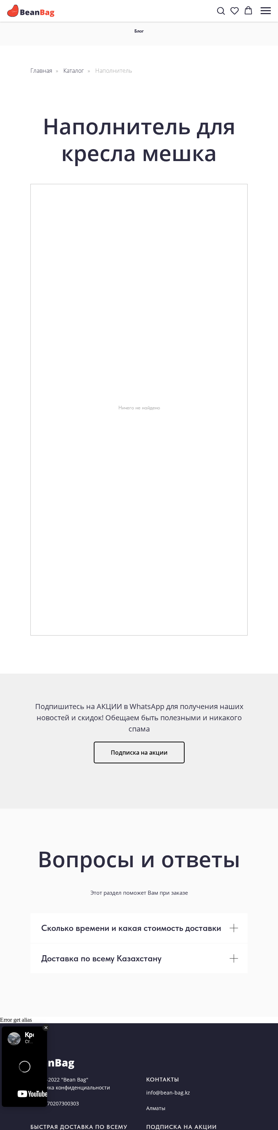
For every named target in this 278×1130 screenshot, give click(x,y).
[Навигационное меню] (266, 10)
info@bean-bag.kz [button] (168, 1092)
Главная (41, 70)
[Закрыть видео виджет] (46, 1027)
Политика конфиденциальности (70, 1087)
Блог (139, 31)
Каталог (73, 70)
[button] (220, 10)
